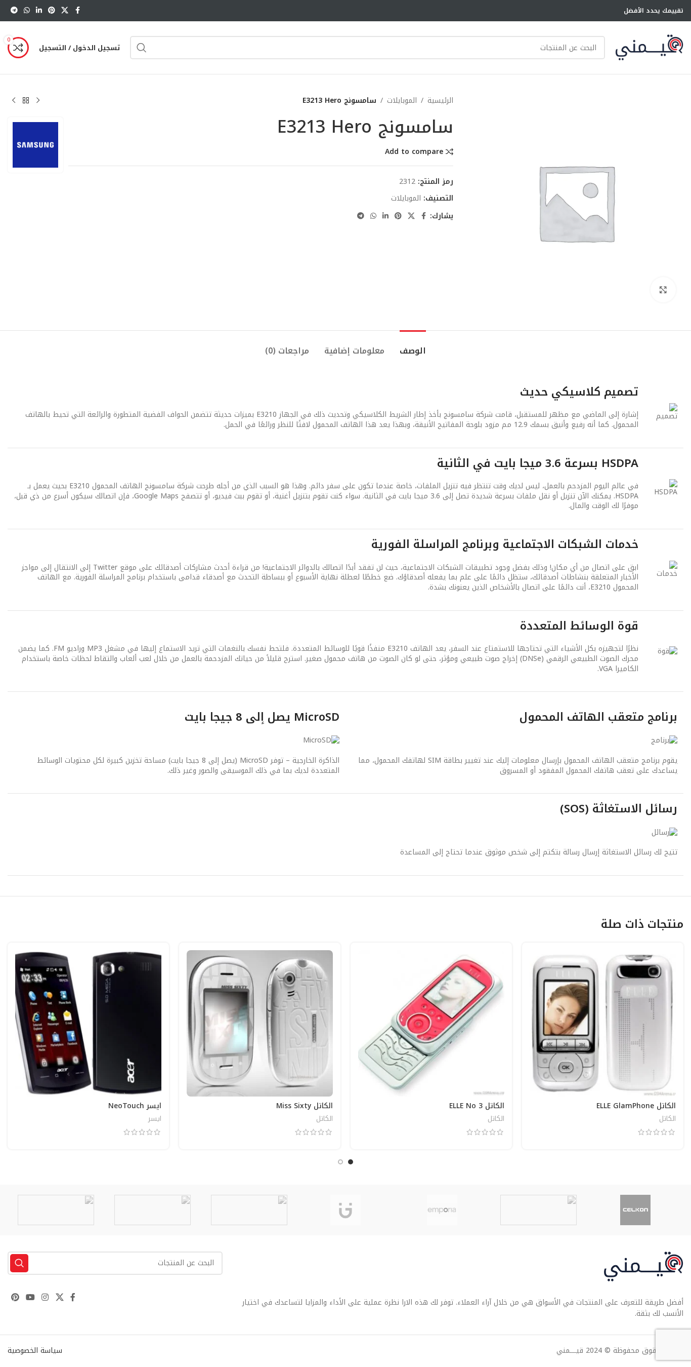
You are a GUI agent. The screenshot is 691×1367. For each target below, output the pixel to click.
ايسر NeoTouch (134, 1106)
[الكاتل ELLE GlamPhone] (603, 1023)
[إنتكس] (249, 1210)
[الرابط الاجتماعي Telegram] (14, 11)
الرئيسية (440, 100)
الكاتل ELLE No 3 (476, 1106)
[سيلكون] (635, 1210)
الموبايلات (402, 100)
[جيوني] (345, 1210)
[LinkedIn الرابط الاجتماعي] (39, 11)
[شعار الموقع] (649, 47)
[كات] (538, 1210)
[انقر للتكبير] (663, 289)
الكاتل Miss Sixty (304, 1106)
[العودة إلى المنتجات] (26, 101)
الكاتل (667, 1118)
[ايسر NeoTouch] (88, 1023)
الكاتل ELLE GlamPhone (636, 1106)
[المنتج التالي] (14, 101)
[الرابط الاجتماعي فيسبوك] (77, 11)
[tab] (413, 345)
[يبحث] (141, 47)
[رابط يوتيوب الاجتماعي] (30, 1298)
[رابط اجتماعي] (64, 11)
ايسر (154, 1118)
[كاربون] (56, 1210)
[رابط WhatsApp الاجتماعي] (27, 11)
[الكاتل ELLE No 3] (431, 1023)
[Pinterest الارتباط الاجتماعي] (51, 11)
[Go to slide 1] (350, 1161)
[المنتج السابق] (38, 101)
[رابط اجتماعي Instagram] (45, 1298)
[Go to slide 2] (340, 1161)
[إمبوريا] (442, 1210)
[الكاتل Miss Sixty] (260, 1023)
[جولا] (152, 1210)
